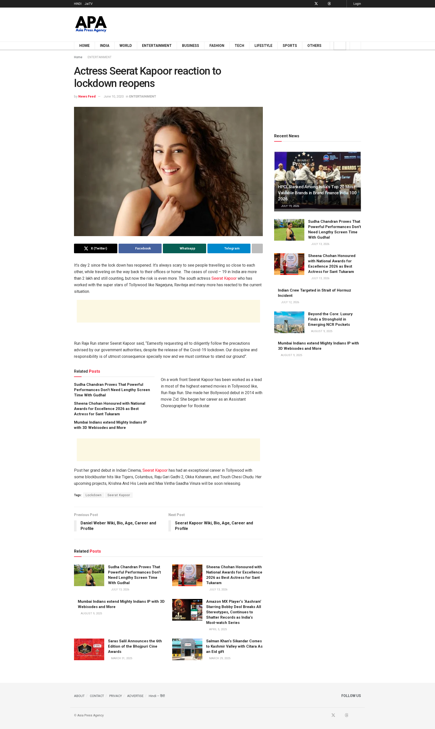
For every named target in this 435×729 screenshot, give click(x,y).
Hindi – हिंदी (157, 696)
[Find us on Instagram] (342, 4)
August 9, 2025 (91, 613)
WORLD (126, 46)
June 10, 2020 (114, 96)
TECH (239, 46)
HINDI (78, 4)
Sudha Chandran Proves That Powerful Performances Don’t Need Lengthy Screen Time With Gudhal (112, 389)
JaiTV (89, 4)
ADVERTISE (135, 696)
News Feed (87, 96)
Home (78, 57)
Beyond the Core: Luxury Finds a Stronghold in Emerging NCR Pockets (330, 319)
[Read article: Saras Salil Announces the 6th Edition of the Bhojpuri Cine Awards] (89, 649)
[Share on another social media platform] (257, 248)
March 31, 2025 (121, 658)
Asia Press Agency (90, 715)
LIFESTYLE (263, 46)
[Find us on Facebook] (309, 4)
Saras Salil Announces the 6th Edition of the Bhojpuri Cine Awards (135, 646)
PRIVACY (115, 696)
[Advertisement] (269, 23)
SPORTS (290, 46)
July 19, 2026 (289, 206)
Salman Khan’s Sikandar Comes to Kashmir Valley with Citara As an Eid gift (234, 646)
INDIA (104, 46)
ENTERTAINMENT (157, 46)
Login (357, 4)
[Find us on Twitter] (316, 4)
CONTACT (97, 696)
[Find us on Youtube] (322, 4)
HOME (84, 46)
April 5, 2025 (217, 629)
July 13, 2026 (119, 589)
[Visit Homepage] (91, 25)
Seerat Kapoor (224, 278)
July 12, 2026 (289, 302)
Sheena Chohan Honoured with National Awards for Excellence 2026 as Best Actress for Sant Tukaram (109, 408)
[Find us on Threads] (329, 4)
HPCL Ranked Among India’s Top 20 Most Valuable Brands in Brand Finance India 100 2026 (317, 192)
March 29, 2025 (219, 658)
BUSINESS (190, 46)
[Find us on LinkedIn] (335, 4)
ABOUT (79, 696)
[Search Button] (355, 45)
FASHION (216, 46)
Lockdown (94, 495)
